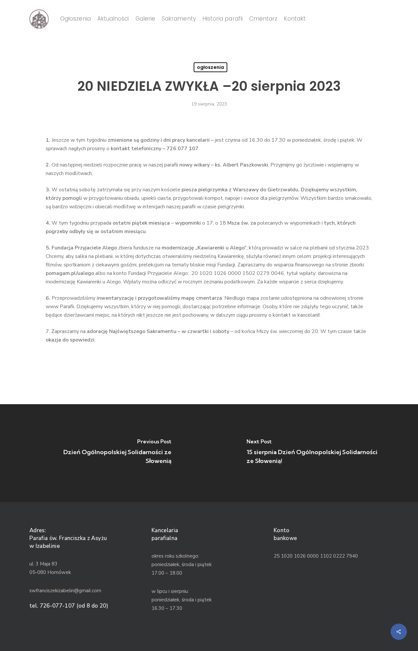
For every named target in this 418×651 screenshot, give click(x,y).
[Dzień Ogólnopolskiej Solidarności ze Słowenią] (104, 453)
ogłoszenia (210, 67)
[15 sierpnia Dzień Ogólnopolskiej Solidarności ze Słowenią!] (313, 453)
